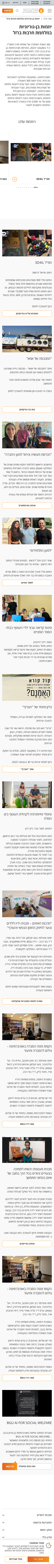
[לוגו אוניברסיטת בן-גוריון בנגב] (33, 10)
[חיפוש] (17, 11)
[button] (50, 10)
